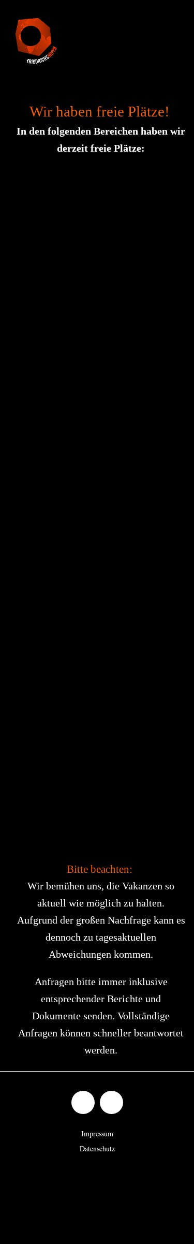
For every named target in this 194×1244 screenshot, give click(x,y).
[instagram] (111, 1102)
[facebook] (83, 1102)
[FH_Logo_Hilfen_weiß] (36, 22)
